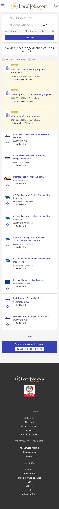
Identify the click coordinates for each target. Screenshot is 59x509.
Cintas (26, 141)
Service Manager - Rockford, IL (28, 280)
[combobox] (31, 18)
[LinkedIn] (28, 402)
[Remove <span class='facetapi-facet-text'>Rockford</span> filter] (29, 59)
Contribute (29, 473)
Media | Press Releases (29, 477)
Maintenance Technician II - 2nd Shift (31, 316)
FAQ (30, 489)
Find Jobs (29, 422)
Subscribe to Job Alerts (31, 348)
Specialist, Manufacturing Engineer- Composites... (28, 71)
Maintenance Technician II (26, 298)
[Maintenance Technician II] (7, 300)
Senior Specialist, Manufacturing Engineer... (32, 94)
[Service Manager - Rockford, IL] (7, 282)
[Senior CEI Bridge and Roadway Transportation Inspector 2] (7, 239)
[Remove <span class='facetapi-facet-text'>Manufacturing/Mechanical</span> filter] (3, 59)
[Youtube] (32, 402)
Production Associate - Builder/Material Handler (32, 136)
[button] (6, 30)
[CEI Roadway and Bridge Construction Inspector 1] (7, 197)
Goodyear (28, 283)
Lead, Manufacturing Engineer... (27, 116)
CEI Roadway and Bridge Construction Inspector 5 (31, 260)
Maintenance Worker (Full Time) (28, 176)
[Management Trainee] (7, 68)
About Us (29, 469)
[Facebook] (18, 402)
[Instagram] (37, 402)
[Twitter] (23, 402)
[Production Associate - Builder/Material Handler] (7, 136)
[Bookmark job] (8, 142)
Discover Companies (29, 426)
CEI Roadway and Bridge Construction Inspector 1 (31, 196)
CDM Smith (28, 202)
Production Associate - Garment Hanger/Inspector (29, 157)
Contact (29, 485)
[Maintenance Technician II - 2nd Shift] (7, 318)
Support (29, 430)
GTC (30, 481)
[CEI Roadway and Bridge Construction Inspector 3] (7, 218)
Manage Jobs (29, 452)
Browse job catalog (29, 434)
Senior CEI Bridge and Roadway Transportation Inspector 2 (28, 239)
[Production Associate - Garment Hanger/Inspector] (7, 157)
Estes (26, 180)
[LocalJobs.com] (29, 5)
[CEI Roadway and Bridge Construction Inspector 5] (7, 260)
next (30, 336)
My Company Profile (29, 447)
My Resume (29, 418)
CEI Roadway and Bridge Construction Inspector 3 (31, 218)
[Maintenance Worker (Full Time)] (7, 179)
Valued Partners (29, 494)
